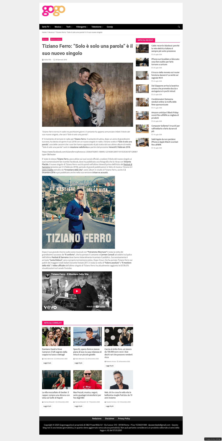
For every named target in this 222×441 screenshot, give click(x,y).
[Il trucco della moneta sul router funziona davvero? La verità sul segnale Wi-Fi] (142, 75)
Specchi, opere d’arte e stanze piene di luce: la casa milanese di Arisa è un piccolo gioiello (87, 352)
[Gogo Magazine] (53, 13)
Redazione (96, 418)
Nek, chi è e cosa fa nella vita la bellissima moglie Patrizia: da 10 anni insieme (118, 395)
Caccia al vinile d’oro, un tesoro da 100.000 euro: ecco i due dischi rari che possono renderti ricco (119, 353)
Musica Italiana (56, 39)
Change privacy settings (213, 439)
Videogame (81, 26)
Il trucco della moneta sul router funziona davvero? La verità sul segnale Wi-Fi (165, 75)
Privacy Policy (124, 418)
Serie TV (45, 26)
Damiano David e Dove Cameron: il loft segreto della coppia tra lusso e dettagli (54, 352)
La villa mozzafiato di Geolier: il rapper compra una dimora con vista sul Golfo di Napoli (56, 395)
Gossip (110, 26)
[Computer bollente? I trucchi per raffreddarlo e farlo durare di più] (142, 129)
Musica (58, 26)
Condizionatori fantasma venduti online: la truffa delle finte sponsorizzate (163, 102)
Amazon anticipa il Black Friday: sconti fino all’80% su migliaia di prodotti (165, 115)
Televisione (96, 26)
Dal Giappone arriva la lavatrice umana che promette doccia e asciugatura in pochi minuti (165, 88)
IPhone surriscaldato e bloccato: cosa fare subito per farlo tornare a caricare (165, 62)
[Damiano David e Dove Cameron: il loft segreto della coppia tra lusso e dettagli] (56, 336)
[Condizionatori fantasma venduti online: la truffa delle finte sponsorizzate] (142, 102)
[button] (179, 26)
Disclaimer (109, 418)
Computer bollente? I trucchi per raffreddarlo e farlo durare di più (165, 129)
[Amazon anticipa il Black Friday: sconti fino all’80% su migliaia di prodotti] (142, 115)
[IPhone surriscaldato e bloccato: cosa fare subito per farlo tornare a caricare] (142, 62)
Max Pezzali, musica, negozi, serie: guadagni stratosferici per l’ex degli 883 (87, 395)
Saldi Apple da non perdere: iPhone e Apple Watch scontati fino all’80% (164, 142)
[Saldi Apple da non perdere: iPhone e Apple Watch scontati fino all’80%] (142, 142)
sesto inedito (47, 170)
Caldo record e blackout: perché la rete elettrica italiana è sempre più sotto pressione (165, 48)
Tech (68, 26)
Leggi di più (47, 363)
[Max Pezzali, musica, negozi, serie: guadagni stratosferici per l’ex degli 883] (87, 379)
